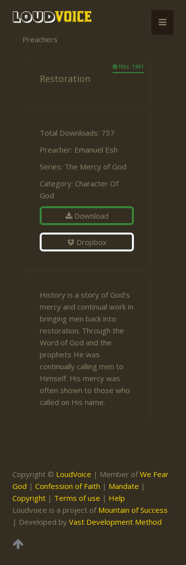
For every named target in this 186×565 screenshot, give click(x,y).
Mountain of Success (133, 510)
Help (117, 498)
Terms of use (77, 498)
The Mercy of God (95, 166)
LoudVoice (73, 474)
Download (90, 216)
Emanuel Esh (96, 150)
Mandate (124, 486)
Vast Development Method (115, 522)
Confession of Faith (67, 486)
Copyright (29, 498)
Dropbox (90, 242)
